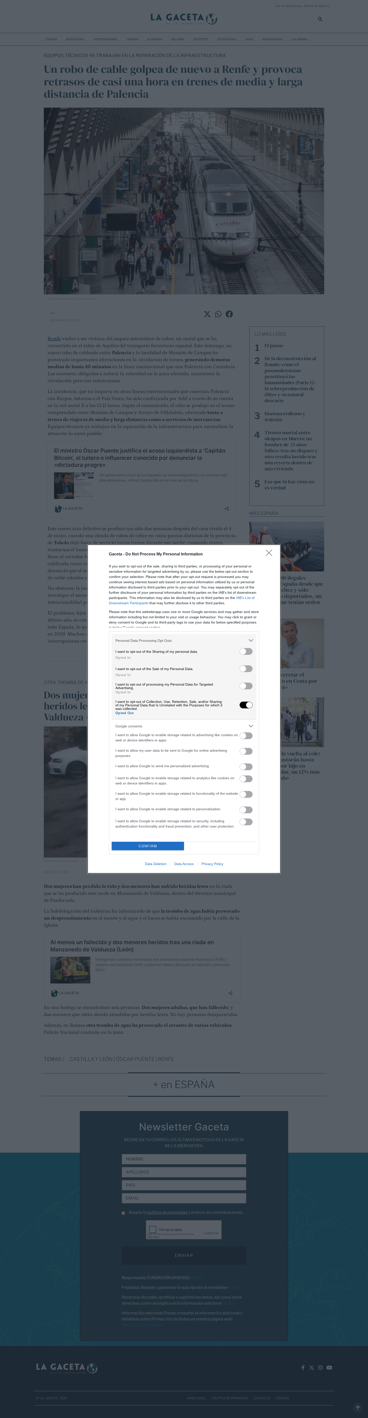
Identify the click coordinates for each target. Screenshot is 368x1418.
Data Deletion (155, 864)
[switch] (246, 651)
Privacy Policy (212, 864)
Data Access (184, 864)
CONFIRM (148, 846)
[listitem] (184, 640)
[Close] (270, 554)
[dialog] (184, 709)
